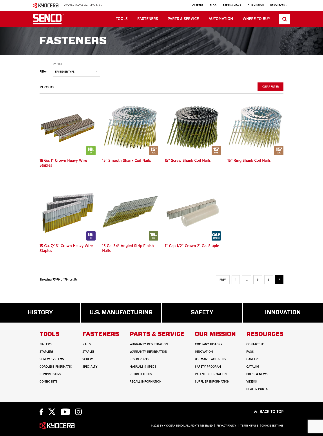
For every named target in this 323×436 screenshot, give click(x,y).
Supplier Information (212, 381)
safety (207, 316)
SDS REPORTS (139, 359)
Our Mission (256, 5)
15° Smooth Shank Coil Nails (126, 161)
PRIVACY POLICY (226, 425)
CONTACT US (255, 344)
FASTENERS (147, 19)
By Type (57, 64)
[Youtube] (65, 411)
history (46, 316)
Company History (209, 344)
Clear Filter (270, 86)
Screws (88, 359)
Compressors (50, 374)
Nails (86, 344)
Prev (223, 279)
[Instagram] (78, 411)
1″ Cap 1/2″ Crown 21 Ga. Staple (192, 246)
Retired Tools (141, 374)
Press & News (232, 5)
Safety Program (208, 366)
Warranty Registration (149, 344)
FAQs (250, 351)
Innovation (204, 351)
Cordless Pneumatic (56, 366)
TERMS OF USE (249, 425)
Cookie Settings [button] (272, 425)
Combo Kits (49, 381)
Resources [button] (277, 5)
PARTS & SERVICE (183, 19)
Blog (213, 5)
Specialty (90, 366)
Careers (197, 5)
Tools (122, 19)
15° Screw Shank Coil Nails (188, 161)
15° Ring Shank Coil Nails (249, 161)
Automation (221, 19)
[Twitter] (52, 411)
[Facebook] (41, 411)
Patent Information (211, 374)
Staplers (47, 351)
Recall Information (146, 381)
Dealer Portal (257, 389)
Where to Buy (256, 19)
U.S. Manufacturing (125, 316)
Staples (88, 351)
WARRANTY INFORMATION (148, 351)
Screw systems (52, 359)
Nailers (46, 344)
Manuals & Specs (143, 366)
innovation (292, 316)
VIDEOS (251, 381)
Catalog (252, 366)
